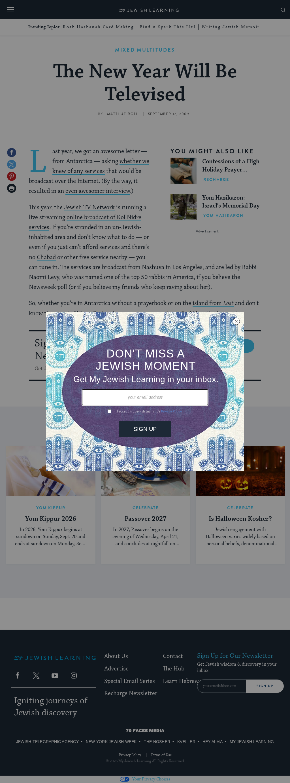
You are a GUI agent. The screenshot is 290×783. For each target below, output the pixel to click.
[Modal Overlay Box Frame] (145, 391)
